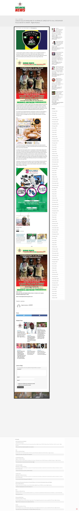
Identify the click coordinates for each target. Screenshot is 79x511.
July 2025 (54, 128)
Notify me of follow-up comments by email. (26, 383)
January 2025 (55, 138)
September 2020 (56, 234)
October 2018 (55, 282)
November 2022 (55, 185)
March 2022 (55, 198)
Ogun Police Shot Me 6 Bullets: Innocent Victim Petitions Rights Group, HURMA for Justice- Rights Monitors (34, 485)
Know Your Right (46, 14)
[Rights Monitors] (20, 6)
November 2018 (55, 280)
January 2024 (55, 157)
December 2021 (55, 204)
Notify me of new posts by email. (24, 385)
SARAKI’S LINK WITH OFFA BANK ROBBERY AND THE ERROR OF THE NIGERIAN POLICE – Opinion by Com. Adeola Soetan (31, 339)
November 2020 (55, 229)
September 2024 (56, 140)
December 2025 (55, 119)
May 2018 (54, 293)
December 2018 (55, 278)
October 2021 (55, 208)
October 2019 (55, 257)
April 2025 (55, 134)
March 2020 (55, 246)
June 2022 (55, 191)
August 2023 (55, 168)
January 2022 (55, 202)
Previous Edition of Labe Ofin (22, 14)
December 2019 (55, 253)
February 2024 (55, 155)
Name (18, 377)
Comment (19, 369)
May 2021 (54, 217)
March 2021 (55, 221)
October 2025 (55, 121)
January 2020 (55, 251)
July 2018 (54, 289)
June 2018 (55, 291)
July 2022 (54, 189)
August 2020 (55, 236)
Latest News (20, 19)
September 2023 (56, 166)
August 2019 (55, 261)
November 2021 (55, 206)
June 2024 (55, 147)
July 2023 (54, 170)
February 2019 (55, 274)
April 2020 (55, 244)
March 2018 (55, 297)
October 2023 (55, 164)
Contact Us (34, 14)
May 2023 (54, 172)
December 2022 (55, 183)
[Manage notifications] (77, 509)
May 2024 (54, 149)
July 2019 (54, 263)
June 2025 (55, 130)
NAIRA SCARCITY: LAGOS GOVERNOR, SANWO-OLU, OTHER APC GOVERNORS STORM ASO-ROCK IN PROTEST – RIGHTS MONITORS (39, 492)
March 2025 (55, 136)
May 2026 (54, 115)
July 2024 (54, 145)
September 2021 (56, 210)
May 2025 (54, 132)
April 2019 (55, 270)
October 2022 (55, 187)
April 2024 (55, 151)
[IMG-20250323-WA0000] (31, 81)
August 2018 (55, 287)
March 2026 (55, 117)
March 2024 (55, 153)
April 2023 (55, 174)
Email (18, 380)
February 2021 (55, 223)
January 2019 (55, 276)
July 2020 (54, 238)
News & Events (40, 14)
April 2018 (55, 295)
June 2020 (55, 240)
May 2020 (54, 242)
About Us (30, 14)
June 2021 (55, 215)
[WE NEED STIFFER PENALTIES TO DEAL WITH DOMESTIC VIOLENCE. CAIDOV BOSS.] (21, 238)
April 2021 (55, 219)
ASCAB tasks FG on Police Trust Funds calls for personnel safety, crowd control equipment (41, 353)
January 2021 (55, 225)
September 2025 (56, 123)
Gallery (15, 14)
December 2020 (55, 227)
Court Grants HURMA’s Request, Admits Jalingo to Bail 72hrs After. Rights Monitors (41, 240)
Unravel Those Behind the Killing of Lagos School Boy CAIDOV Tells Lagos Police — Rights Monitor (31, 240)
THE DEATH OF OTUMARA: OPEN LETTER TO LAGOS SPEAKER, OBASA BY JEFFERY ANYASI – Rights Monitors (35, 452)
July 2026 (54, 113)
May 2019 (54, 268)
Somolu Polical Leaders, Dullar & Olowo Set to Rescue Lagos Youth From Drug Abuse (31, 353)
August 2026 (55, 111)
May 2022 (54, 193)
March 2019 (55, 272)
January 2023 (55, 181)
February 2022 (55, 200)
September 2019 (56, 259)
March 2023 (55, 176)
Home (16, 19)
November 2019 (55, 255)
